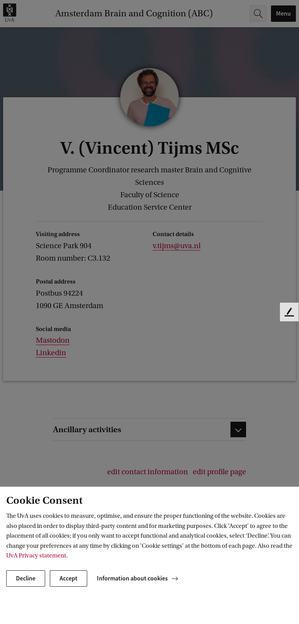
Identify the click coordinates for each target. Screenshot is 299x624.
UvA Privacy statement (36, 555)
